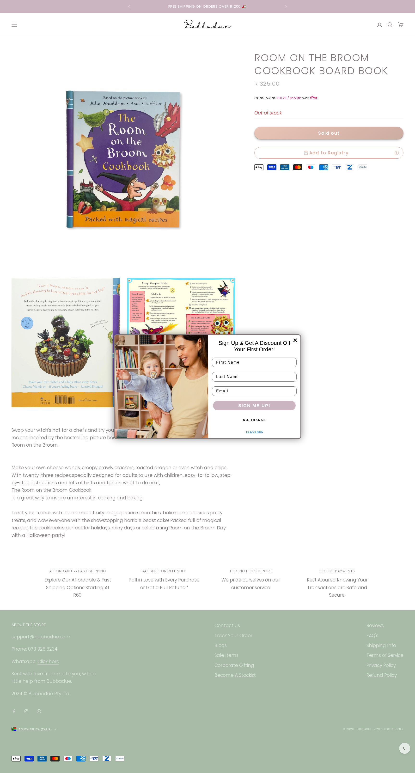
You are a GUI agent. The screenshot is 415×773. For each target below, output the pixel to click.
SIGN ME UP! (254, 405)
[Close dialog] (295, 340)
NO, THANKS (254, 420)
